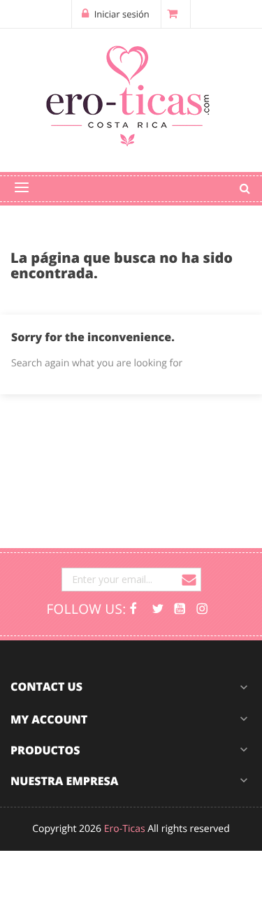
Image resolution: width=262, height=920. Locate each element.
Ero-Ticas (124, 828)
